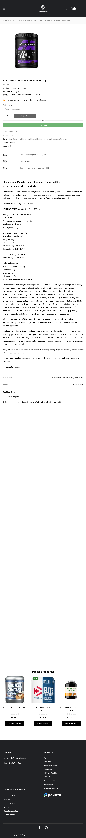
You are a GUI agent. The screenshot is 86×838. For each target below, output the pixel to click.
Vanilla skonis (78, 378)
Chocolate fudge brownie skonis (62, 378)
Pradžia (6, 20)
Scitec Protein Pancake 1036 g (15, 708)
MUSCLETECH (17, 143)
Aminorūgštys (9, 803)
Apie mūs (47, 758)
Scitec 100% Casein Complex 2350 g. (71, 709)
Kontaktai (48, 769)
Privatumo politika (51, 765)
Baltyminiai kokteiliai (21, 139)
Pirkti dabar (43, 125)
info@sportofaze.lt (18, 758)
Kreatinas (7, 800)
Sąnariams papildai (11, 811)
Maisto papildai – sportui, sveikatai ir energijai (30, 20)
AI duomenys (49, 784)
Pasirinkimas (8, 105)
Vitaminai (7, 807)
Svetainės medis (50, 781)
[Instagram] (46, 827)
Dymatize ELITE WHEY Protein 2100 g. (43, 709)
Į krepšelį (26, 116)
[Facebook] (10, 146)
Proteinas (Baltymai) (61, 20)
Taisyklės (47, 762)
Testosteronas (9, 815)
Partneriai (48, 777)
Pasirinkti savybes (15, 723)
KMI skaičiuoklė (50, 773)
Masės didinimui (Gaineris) (40, 139)
